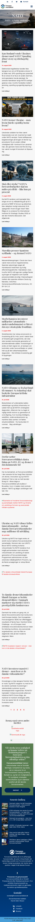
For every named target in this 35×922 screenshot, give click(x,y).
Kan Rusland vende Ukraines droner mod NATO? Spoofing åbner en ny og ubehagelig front (16, 57)
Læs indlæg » (6, 91)
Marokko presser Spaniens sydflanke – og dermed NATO (16, 252)
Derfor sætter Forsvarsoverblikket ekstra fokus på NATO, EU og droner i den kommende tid (17, 460)
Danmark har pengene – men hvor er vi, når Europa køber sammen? (20, 819)
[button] (31, 6)
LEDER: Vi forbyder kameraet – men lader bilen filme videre (21, 826)
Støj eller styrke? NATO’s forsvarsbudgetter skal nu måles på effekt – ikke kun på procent (16, 187)
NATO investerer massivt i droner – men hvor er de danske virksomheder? (15, 671)
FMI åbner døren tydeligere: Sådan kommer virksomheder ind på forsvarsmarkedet (20, 841)
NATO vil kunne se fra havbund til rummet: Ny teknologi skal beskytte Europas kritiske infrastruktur (17, 391)
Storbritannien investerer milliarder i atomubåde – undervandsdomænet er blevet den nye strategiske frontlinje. (17, 322)
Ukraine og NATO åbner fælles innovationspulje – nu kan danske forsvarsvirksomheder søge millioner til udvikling (17, 527)
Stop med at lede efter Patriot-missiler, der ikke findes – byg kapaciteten (19, 834)
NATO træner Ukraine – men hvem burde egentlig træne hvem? (16, 123)
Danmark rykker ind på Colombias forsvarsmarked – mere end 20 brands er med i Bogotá (20, 805)
